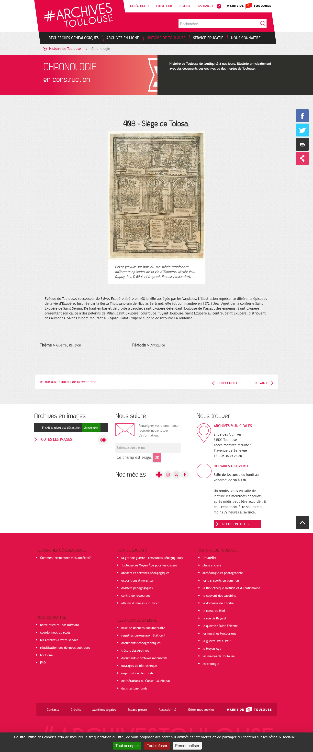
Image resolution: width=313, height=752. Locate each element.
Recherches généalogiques (61, 550)
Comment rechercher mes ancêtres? (65, 558)
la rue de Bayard (214, 618)
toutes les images (55, 439)
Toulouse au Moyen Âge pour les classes (149, 565)
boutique (46, 655)
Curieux (184, 6)
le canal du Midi (213, 611)
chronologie (210, 664)
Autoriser (91, 427)
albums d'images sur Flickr (140, 603)
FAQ (43, 663)
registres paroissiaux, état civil (143, 635)
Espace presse (137, 710)
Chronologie (100, 49)
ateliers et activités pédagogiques (145, 573)
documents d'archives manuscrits (144, 658)
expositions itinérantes (137, 581)
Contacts (53, 710)
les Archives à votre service (59, 640)
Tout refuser (157, 745)
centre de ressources (135, 596)
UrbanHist (209, 558)
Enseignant (205, 6)
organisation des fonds (137, 673)
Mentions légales (104, 710)
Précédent (228, 383)
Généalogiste (139, 6)
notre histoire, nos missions (59, 625)
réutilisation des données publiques (65, 648)
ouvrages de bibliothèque (139, 666)
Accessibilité (167, 710)
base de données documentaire (143, 628)
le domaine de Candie (218, 603)
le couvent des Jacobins (219, 596)
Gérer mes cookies (201, 710)
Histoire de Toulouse (65, 49)
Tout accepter (127, 745)
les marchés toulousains (219, 634)
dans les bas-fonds (134, 688)
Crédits (76, 710)
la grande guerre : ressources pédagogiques (152, 558)
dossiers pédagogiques (137, 588)
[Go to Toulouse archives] (78, 15)
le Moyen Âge (211, 649)
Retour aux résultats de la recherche (68, 382)
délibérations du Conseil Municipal (145, 681)
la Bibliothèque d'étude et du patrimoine (231, 588)
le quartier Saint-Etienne (220, 626)
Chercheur (164, 6)
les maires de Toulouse (218, 656)
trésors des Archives (135, 651)
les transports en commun (220, 581)
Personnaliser (187, 745)
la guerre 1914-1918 (216, 641)
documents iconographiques (140, 643)
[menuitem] (73, 38)
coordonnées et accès (55, 633)
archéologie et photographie (222, 573)
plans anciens (211, 565)
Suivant (261, 383)
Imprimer (302, 144)
